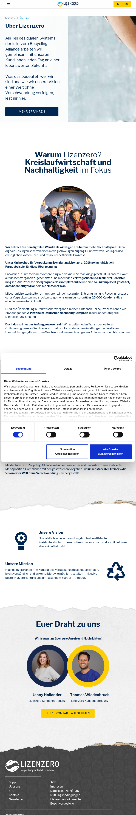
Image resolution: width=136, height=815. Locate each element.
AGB (53, 782)
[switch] (51, 434)
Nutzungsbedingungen (65, 795)
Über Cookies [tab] (112, 368)
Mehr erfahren (32, 111)
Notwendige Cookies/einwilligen (67, 451)
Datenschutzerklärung (65, 790)
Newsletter (16, 799)
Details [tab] (68, 368)
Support (14, 782)
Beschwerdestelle (62, 803)
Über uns (14, 786)
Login (124, 4)
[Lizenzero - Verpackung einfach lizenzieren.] (68, 4)
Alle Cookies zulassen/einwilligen (110, 451)
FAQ (12, 790)
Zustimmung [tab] (24, 368)
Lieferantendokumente (65, 799)
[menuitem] (122, 4)
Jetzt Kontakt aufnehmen (68, 713)
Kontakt (14, 795)
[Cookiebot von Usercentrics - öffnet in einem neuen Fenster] (116, 358)
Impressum (57, 786)
